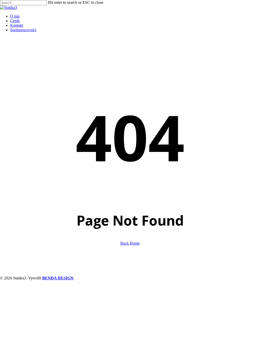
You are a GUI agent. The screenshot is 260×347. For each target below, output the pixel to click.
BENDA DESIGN (57, 278)
